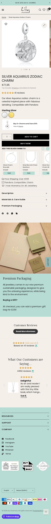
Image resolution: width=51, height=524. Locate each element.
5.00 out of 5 (31, 343)
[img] (25, 367)
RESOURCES (7, 416)
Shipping (15, 88)
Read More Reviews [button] (25, 331)
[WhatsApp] (12, 213)
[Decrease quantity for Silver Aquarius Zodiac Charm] (3, 136)
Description (8, 193)
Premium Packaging (12, 205)
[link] (11, 157)
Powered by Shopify (40, 511)
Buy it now (26, 143)
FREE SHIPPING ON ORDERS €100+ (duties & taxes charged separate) (25, 3)
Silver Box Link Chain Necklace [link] (30, 166)
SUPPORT (6, 423)
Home (4, 17)
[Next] (30, 70)
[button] (8, 92)
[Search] (40, 9)
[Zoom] (44, 25)
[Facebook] (3, 213)
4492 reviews (24, 371)
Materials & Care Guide (13, 199)
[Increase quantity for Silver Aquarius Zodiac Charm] (10, 136)
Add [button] (9, 173)
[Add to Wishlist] (5, 24)
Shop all (18, 126)
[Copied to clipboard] (17, 213)
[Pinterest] (8, 213)
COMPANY (7, 429)
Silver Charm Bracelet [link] (8, 166)
